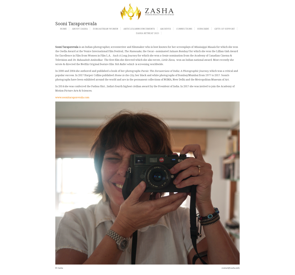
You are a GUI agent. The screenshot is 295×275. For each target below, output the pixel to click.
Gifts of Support (224, 28)
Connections (184, 28)
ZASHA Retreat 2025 (147, 33)
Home (63, 28)
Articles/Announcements (139, 28)
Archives (165, 28)
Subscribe (203, 28)
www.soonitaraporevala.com (72, 97)
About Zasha (80, 28)
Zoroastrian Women (105, 28)
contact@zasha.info (231, 268)
